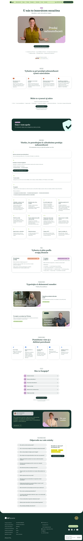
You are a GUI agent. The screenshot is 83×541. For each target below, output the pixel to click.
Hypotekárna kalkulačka (20, 522)
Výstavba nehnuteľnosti (9, 532)
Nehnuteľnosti (18, 2)
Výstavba (37, 2)
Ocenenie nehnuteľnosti (20, 524)
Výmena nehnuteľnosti (8, 526)
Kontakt (45, 2)
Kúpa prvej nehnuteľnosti (9, 524)
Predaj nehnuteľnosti (8, 522)
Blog (17, 528)
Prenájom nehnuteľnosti (9, 530)
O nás (42, 2)
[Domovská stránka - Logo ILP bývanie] (12, 2)
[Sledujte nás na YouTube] (77, 529)
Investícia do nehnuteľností (9, 528)
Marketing (17, 526)
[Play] (41, 29)
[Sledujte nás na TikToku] (74, 529)
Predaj (28, 2)
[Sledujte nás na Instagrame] (72, 529)
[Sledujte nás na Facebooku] (69, 529)
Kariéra (17, 530)
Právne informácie (19, 534)
